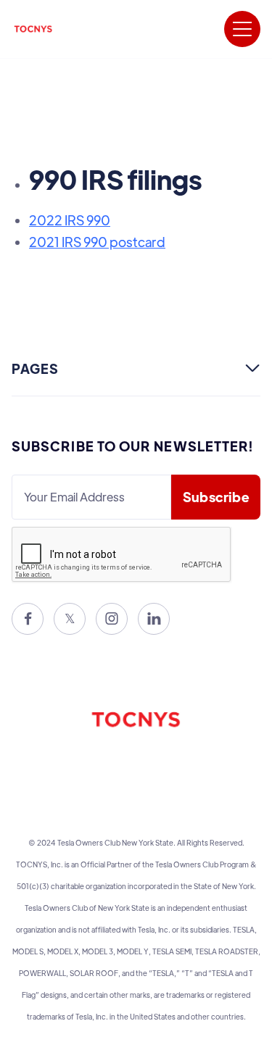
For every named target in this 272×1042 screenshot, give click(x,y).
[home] (33, 29)
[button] (242, 29)
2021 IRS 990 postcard (97, 241)
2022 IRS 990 (69, 220)
